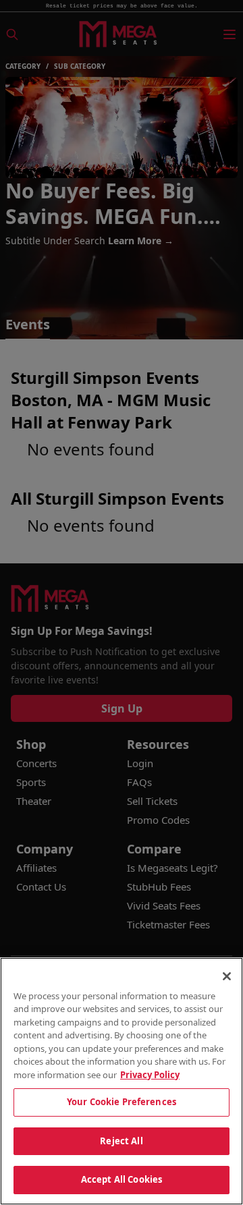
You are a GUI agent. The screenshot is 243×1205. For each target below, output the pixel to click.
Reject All (121, 1141)
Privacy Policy (150, 1075)
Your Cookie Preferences (121, 1102)
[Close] (227, 976)
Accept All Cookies (121, 1179)
